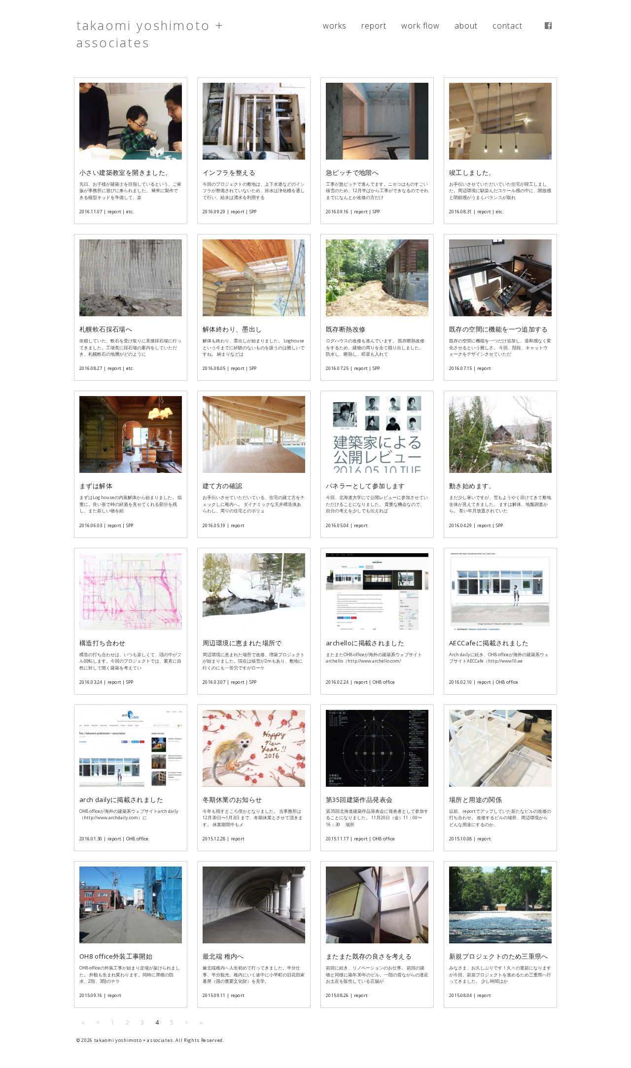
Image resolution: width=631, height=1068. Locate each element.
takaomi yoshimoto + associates (150, 34)
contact (507, 25)
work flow (420, 25)
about (466, 25)
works (335, 25)
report (373, 25)
